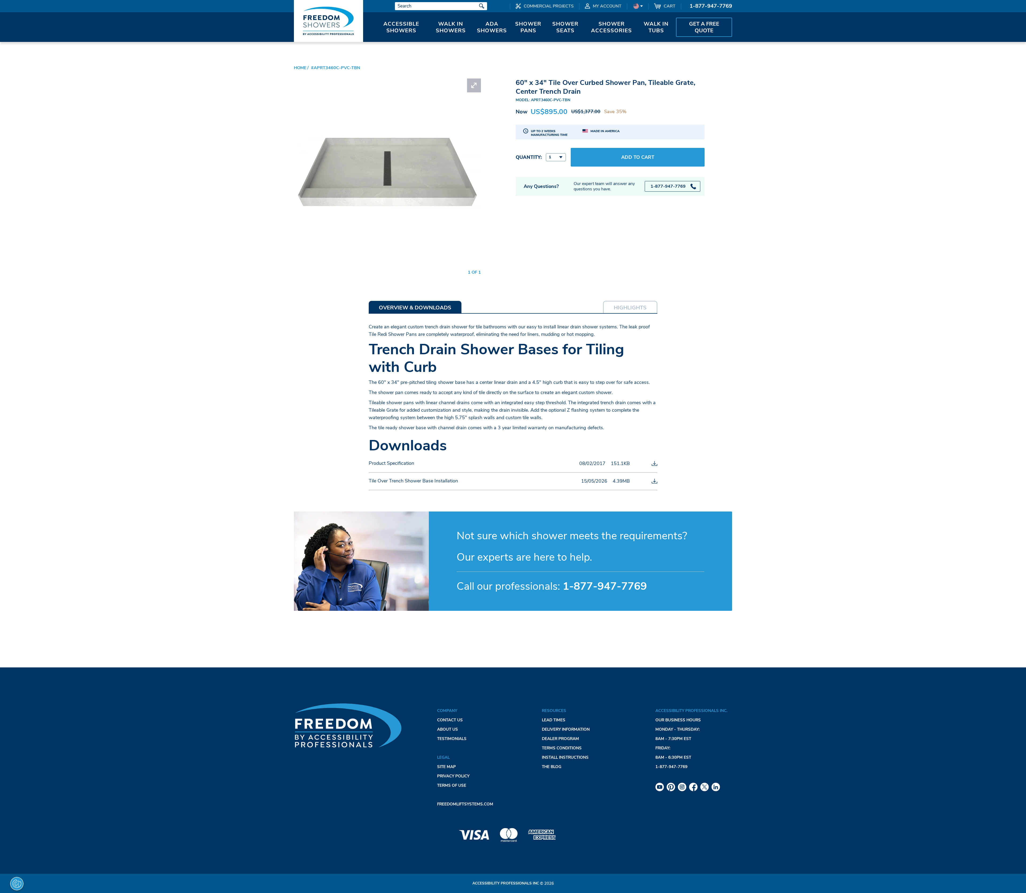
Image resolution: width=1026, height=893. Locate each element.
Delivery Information (566, 729)
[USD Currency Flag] (637, 6)
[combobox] (556, 157)
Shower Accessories (611, 27)
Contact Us (450, 720)
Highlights (630, 307)
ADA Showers (492, 27)
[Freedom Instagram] (682, 787)
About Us (447, 729)
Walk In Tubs (656, 27)
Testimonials (452, 738)
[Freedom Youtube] (659, 787)
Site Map (446, 766)
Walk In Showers (451, 27)
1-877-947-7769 (711, 6)
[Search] (481, 6)
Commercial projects (549, 6)
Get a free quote (704, 27)
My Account (607, 6)
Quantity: (529, 157)
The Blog (551, 766)
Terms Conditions (562, 748)
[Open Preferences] (17, 883)
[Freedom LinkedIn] (716, 787)
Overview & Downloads (415, 307)
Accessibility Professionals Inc (505, 883)
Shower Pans (528, 27)
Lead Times (553, 720)
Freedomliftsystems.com (465, 804)
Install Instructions (565, 757)
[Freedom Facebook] (693, 787)
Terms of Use (451, 785)
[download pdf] (654, 463)
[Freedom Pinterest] (671, 787)
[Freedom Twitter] (704, 787)
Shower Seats (565, 27)
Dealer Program (560, 738)
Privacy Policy (453, 776)
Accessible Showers (401, 27)
